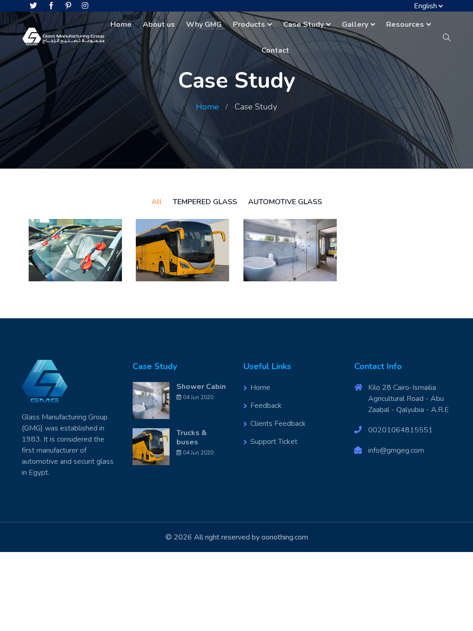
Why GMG (204, 24)
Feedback (266, 405)
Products (249, 24)
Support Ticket (273, 442)
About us (159, 24)
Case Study (303, 24)
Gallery (355, 24)
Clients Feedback (278, 424)
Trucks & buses (191, 437)
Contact (275, 50)
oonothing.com (284, 537)
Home (121, 24)
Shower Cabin (201, 387)
